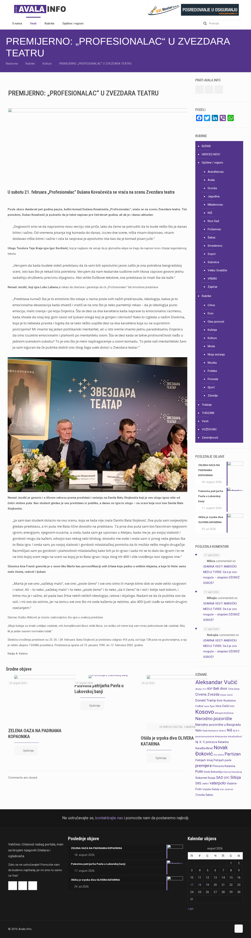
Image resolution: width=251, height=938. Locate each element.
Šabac (212, 237)
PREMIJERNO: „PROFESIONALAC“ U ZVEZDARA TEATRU (95, 63)
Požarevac (214, 229)
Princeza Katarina (224, 766)
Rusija (211, 777)
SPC (227, 778)
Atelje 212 (200, 689)
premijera (203, 765)
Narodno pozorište (213, 718)
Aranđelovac (216, 172)
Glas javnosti (216, 321)
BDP (209, 688)
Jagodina (213, 196)
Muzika (212, 362)
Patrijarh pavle (222, 760)
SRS (198, 783)
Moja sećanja (216, 354)
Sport (211, 387)
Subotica (213, 262)
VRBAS (212, 278)
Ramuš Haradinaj (232, 772)
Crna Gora (233, 688)
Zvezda (200, 794)
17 (191, 885)
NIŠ (210, 213)
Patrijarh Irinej (204, 760)
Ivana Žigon (209, 706)
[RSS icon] (229, 929)
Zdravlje (213, 395)
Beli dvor (220, 688)
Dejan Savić (226, 694)
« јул (190, 908)
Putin (199, 771)
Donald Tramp (205, 700)
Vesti (205, 421)
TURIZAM (208, 413)
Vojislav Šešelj (211, 789)
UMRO (205, 783)
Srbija (235, 777)
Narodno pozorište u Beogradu (218, 725)
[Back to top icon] (239, 929)
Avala (211, 180)
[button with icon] (199, 89)
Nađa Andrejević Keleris (214, 730)
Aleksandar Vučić (216, 682)
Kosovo (204, 712)
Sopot (212, 254)
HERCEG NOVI (211, 154)
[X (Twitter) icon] (225, 929)
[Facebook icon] (220, 929)
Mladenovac (215, 204)
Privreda (213, 379)
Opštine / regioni (212, 162)
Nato (198, 730)
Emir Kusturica (226, 700)
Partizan (233, 754)
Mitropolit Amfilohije (224, 713)
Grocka (212, 188)
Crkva (211, 305)
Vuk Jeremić (226, 789)
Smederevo (215, 245)
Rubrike (30, 63)
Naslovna (12, 63)
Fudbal (199, 706)
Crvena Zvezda (207, 694)
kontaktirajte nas (109, 818)
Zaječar (212, 287)
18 (199, 885)
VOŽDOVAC (209, 429)
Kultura (47, 63)
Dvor (211, 313)
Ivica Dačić (223, 706)
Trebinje (207, 404)
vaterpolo (218, 783)
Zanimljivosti (210, 437)
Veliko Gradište (217, 270)
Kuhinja (212, 330)
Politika (212, 371)
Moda (211, 346)
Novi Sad (213, 221)
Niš (229, 730)
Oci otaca (219, 754)
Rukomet (201, 778)
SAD (219, 777)
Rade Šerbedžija (213, 771)
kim (232, 706)
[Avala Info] (41, 9)
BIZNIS (206, 146)
